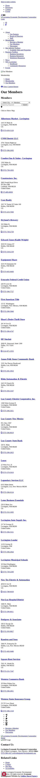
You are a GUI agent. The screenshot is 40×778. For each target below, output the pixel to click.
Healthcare (13, 64)
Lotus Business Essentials (12, 500)
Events (7, 11)
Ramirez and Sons (9, 639)
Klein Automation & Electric (14, 379)
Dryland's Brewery (9, 220)
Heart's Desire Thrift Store (13, 319)
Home (7, 5)
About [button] (7, 32)
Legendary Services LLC (12, 480)
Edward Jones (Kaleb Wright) (14, 240)
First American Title (10, 299)
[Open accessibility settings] (4, 774)
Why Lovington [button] (11, 62)
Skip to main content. (8, 2)
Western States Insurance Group (15, 699)
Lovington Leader (9, 540)
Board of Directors (16, 36)
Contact (8, 9)
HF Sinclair (6, 339)
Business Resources (17, 56)
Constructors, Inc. (9, 178)
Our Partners (14, 34)
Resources (9, 7)
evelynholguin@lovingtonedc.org (24, 753)
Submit (25, 105)
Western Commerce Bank (12, 679)
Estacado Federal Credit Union (15, 279)
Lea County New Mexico (12, 419)
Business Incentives (17, 54)
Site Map (8, 766)
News (7, 60)
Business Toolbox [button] (11, 52)
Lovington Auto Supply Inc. (14, 520)
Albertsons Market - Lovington (15, 118)
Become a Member (16, 42)
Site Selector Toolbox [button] (12, 48)
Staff (11, 38)
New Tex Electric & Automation (15, 580)
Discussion (13, 46)
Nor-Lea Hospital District (12, 600)
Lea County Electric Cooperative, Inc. (18, 399)
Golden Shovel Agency (29, 776)
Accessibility (9, 768)
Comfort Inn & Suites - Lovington (16, 158)
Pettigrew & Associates (11, 619)
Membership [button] (9, 40)
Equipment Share (9, 260)
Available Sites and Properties (20, 50)
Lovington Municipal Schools (14, 560)
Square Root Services (10, 659)
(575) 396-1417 (6, 753)
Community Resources (18, 66)
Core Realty (6, 200)
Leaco (3, 460)
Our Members (15, 44)
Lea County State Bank (11, 441)
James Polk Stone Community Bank (17, 359)
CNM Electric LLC (9, 138)
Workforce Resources (17, 58)
